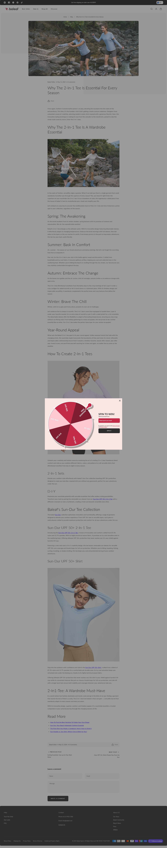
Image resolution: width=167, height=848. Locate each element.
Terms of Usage (116, 425)
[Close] (120, 400)
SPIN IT (109, 430)
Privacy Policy (103, 427)
